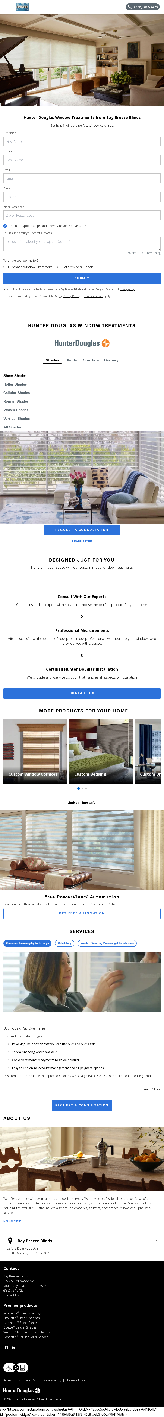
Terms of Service (93, 296)
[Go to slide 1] (78, 788)
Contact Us (82, 693)
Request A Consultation (82, 530)
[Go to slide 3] (86, 788)
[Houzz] (13, 1347)
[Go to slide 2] (82, 788)
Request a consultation (82, 1105)
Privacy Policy (71, 296)
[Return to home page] (26, 7)
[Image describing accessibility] (15, 1367)
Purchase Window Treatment (30, 267)
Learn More (82, 541)
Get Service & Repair (77, 267)
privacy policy (127, 289)
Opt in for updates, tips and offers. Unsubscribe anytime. (47, 226)
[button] (6, 6)
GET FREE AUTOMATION (82, 913)
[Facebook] (6, 1347)
